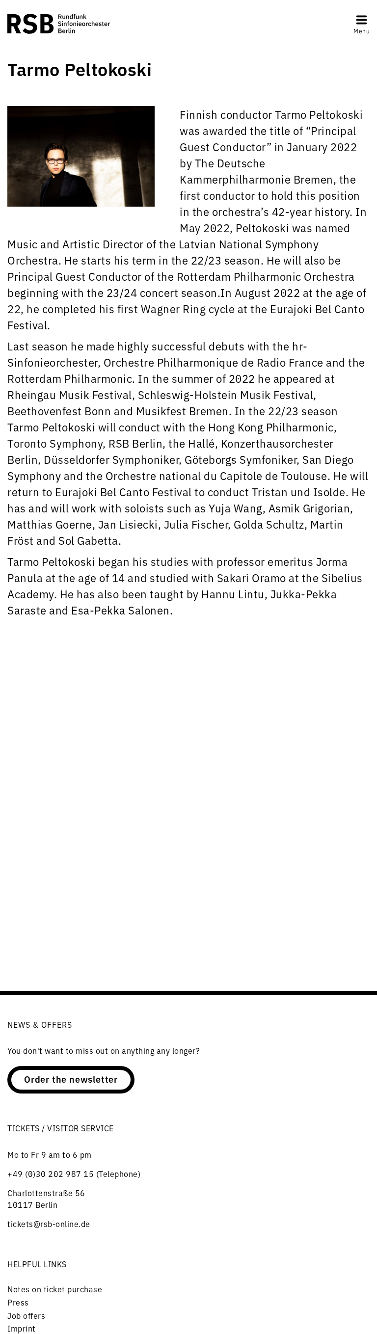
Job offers (26, 1315)
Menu (361, 31)
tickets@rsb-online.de (48, 1223)
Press (18, 1302)
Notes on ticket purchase (54, 1288)
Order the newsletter (71, 1078)
